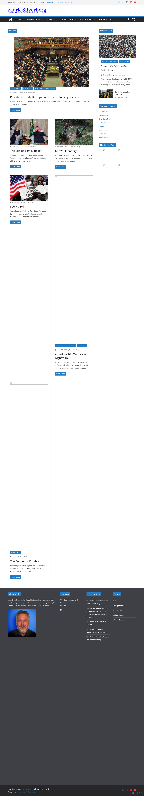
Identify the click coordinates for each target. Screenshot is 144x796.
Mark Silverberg (30, 93)
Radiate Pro (103, 130)
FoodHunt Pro (104, 115)
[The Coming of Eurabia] (29, 466)
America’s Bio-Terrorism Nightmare (70, 356)
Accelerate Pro (104, 123)
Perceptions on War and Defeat (45, 88)
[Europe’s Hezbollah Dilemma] (106, 94)
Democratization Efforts (109, 61)
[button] (22, 19)
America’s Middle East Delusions (115, 68)
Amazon (63, 606)
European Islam (15, 88)
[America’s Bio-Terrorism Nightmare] (74, 259)
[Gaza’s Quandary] (74, 132)
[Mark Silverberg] (10, 19)
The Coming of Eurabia (24, 561)
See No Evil (17, 206)
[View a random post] (133, 19)
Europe (18, 19)
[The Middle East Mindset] (29, 132)
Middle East (51, 19)
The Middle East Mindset (26, 151)
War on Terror (86, 19)
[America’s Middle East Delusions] (117, 46)
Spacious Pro (103, 111)
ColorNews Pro (104, 119)
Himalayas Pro (104, 137)
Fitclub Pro (103, 134)
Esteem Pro (103, 126)
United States (68, 19)
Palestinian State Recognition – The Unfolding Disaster (44, 97)
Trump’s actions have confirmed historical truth (54, 2)
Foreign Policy (33, 19)
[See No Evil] (29, 188)
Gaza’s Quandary (66, 151)
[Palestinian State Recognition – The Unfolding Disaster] (51, 62)
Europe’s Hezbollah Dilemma (122, 93)
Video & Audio (105, 19)
